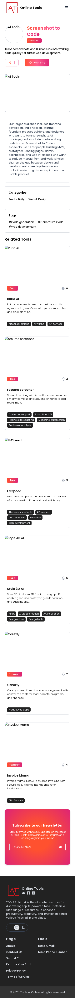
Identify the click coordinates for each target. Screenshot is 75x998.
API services (55, 324)
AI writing (39, 324)
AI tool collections (19, 324)
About (10, 946)
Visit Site (39, 62)
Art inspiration (51, 613)
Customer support (19, 414)
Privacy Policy (16, 971)
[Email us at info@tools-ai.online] (23, 893)
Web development (19, 523)
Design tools (36, 619)
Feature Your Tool (18, 964)
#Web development (22, 227)
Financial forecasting (21, 419)
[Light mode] (10, 927)
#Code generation (21, 222)
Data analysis (17, 517)
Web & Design (37, 199)
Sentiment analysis (20, 425)
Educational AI (43, 414)
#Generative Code (50, 222)
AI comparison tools (20, 512)
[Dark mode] (23, 927)
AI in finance (16, 800)
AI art (12, 613)
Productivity (17, 199)
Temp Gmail (46, 946)
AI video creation (29, 613)
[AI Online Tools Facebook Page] (28, 893)
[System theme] (16, 927)
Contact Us (14, 952)
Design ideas (16, 619)
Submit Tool (14, 958)
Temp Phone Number (52, 952)
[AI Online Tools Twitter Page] (33, 893)
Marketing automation (51, 419)
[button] (37, 287)
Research (35, 517)
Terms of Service (18, 977)
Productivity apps (19, 709)
